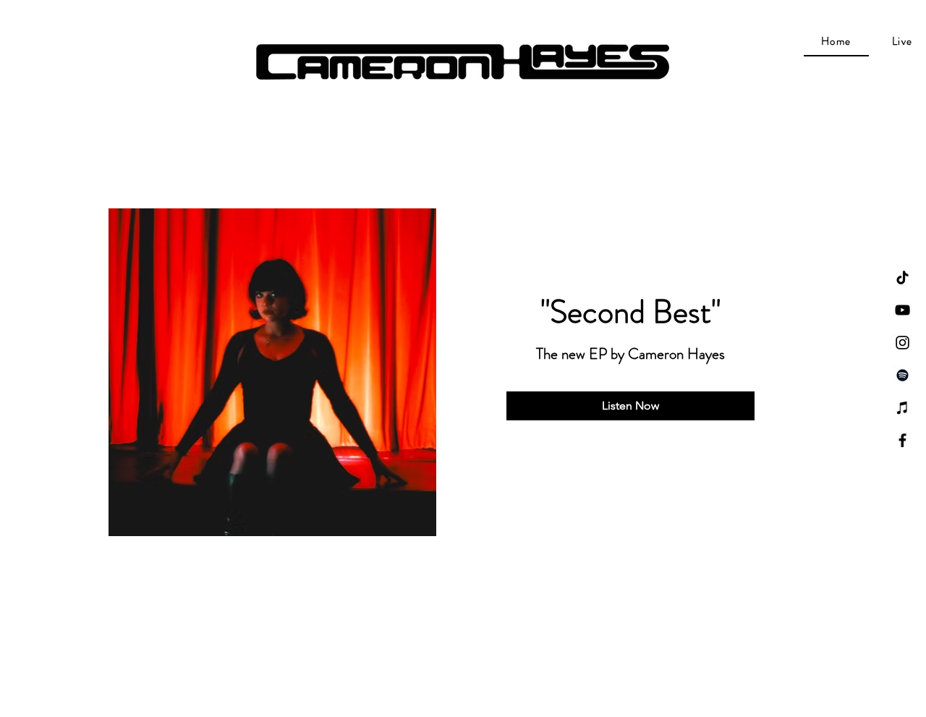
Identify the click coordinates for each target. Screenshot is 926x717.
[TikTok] (902, 277)
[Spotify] (902, 375)
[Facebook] (902, 440)
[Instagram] (902, 343)
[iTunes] (902, 408)
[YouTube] (902, 310)
